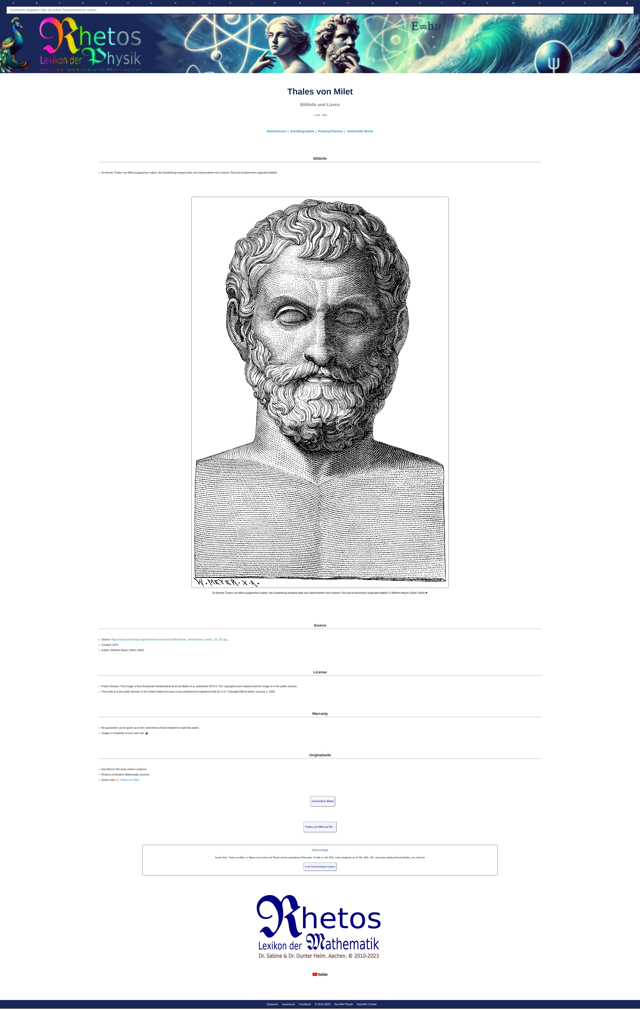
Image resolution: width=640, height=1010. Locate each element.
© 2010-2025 (322, 1004)
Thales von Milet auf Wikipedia (321, 826)
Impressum (288, 1004)
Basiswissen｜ (278, 131)
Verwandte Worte (360, 131)
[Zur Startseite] (320, 926)
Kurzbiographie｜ (304, 131)
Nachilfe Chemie (367, 1004)
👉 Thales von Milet (127, 779)
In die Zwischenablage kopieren (320, 866)
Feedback (305, 1004)
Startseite (272, 1004)
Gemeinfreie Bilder (323, 801)
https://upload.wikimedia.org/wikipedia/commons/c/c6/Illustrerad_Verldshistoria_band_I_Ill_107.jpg (169, 639)
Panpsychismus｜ (332, 131)
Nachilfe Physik (343, 1004)
